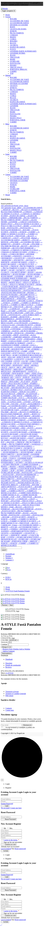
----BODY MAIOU (23, 416)
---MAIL (26, 365)
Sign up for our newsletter (12, 842)
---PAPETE (25, 378)
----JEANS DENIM (17, 274)
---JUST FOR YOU (32, 353)
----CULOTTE (25, 456)
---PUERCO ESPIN (32, 386)
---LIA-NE (24, 361)
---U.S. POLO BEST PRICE (16, 400)
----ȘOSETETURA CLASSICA (18, 447)
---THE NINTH (16, 396)
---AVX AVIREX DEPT (30, 315)
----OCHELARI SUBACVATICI (27, 537)
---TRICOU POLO (27, 501)
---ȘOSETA (38, 301)
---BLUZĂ (15, 210)
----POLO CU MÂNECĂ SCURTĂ (26, 224)
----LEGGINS (38, 473)
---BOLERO (35, 416)
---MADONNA (16, 365)
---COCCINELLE (24, 327)
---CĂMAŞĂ (27, 212)
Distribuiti (9, 659)
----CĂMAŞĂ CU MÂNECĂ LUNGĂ (23, 250)
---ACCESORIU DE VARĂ (29, 242)
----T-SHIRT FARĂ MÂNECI (28, 493)
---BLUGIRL (12, 321)
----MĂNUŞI (5, 210)
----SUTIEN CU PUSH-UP (33, 462)
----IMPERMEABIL (14, 218)
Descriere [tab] (8, 663)
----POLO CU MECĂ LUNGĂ (21, 225)
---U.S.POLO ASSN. (14, 402)
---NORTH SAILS (20, 375)
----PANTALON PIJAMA (28, 481)
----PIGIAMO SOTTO (26, 295)
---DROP (15, 335)
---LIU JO (15, 363)
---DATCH (15, 331)
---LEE (36, 359)
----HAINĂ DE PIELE (18, 440)
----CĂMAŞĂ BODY (34, 420)
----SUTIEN (18, 462)
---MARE (25, 226)
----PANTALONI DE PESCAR (20, 476)
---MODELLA (29, 369)
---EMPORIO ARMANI (21, 337)
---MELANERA (27, 367)
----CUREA (12, 426)
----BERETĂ (25, 240)
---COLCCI (36, 327)
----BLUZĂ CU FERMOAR (29, 210)
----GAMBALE (37, 456)
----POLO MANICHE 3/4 (10, 505)
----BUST (16, 460)
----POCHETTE (18, 260)
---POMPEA (33, 384)
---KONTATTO (35, 357)
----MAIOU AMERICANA (26, 466)
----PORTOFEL (20, 299)
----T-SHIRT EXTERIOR (19, 280)
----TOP (39, 466)
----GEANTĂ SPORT (33, 258)
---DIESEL (39, 333)
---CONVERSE (15, 329)
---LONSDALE (25, 363)
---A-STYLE (31, 311)
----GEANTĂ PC (18, 258)
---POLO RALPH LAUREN (17, 384)
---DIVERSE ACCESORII (18, 427)
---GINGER (24, 345)
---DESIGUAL (18, 333)
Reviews (8, 667)
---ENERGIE (35, 337)
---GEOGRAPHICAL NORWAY (13, 343)
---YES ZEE (13, 404)
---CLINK (14, 327)
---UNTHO (26, 402)
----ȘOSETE (22, 232)
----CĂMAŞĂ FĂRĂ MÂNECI (27, 424)
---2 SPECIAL (21, 311)
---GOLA (32, 345)
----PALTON (9, 442)
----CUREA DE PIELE (16, 254)
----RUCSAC (29, 260)
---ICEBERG (35, 349)
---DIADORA (29, 333)
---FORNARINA (29, 339)
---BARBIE (13, 317)
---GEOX (29, 343)
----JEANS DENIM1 (32, 274)
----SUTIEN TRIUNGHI (10, 464)
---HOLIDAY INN (17, 349)
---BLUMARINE (24, 321)
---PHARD (19, 380)
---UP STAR (35, 402)
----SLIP (36, 276)
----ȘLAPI (10, 270)
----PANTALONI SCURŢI (31, 291)
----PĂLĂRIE (14, 242)
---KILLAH (10, 357)
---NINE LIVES (36, 373)
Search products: (7, 204)
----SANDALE (35, 444)
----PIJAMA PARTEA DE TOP (27, 483)
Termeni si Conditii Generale (15, 694)
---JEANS (25, 220)
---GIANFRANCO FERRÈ (18, 344)
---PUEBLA (20, 386)
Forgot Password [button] (7, 804)
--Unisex (14, 525)
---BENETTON (23, 317)
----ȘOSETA (5, 303)
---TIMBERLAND (30, 396)
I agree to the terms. (11, 840)
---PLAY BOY (24, 382)
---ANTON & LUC (14, 315)
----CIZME (39, 266)
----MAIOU (12, 466)
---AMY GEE (29, 313)
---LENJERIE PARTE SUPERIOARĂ (21, 277)
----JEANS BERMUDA (9, 452)
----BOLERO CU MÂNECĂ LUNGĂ (22, 417)
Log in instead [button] (6, 849)
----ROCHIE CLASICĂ (25, 301)
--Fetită (11, 507)
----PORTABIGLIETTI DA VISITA (22, 531)
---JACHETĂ (20, 270)
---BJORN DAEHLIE (23, 319)
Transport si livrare (12, 692)
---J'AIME (23, 351)
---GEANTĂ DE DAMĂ (18, 432)
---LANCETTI (18, 359)
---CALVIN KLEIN (20, 323)
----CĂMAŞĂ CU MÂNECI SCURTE (21, 251)
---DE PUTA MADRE (27, 331)
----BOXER (28, 276)
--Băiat (18, 208)
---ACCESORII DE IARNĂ (32, 208)
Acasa (14, 208)
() (9, 558)
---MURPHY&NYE (18, 371)
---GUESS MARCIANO (22, 347)
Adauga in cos (6, 647)
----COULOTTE (14, 456)
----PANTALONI (24, 228)
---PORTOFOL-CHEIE (16, 297)
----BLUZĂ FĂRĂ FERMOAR (22, 211)
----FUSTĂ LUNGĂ (20, 430)
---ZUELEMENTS (33, 404)
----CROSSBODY (34, 432)
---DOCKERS (6, 335)
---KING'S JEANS (22, 357)
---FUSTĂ (30, 428)
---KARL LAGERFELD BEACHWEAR (26, 355)
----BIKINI (12, 469)
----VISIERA (13, 529)
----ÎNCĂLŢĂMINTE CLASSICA (13, 268)
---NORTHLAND (34, 375)
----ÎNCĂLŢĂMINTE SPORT (21, 219)
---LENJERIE (12, 222)
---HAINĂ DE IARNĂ (16, 216)
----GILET (15, 238)
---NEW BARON (16, 373)
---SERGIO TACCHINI (26, 392)
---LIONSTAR (6, 363)
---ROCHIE (25, 230)
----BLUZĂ (29, 236)
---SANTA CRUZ (29, 390)
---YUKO (22, 404)
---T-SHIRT (31, 232)
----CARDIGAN (14, 309)
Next (11, 605)
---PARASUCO (36, 378)
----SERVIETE (14, 535)
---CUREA (31, 252)
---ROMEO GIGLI (16, 390)
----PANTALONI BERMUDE (25, 475)
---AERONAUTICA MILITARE (19, 312)
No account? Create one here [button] (11, 808)
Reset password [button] (20, 849)
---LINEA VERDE (35, 361)
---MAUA (11, 367)
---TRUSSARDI (31, 398)
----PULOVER (24, 238)
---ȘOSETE (13, 232)
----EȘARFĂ (15, 244)
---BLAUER (35, 319)
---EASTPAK (24, 335)
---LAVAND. (29, 359)
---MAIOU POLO (14, 282)
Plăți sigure (9, 696)
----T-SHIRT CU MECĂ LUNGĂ (21, 305)
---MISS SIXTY (18, 369)
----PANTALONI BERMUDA (17, 229)
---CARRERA (33, 323)
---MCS (18, 367)
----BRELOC (30, 297)
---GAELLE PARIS (14, 341)
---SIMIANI (19, 394)
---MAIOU (33, 280)
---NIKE (27, 373)
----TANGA (11, 458)
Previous (5, 605)
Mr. (5, 828)
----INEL (22, 428)
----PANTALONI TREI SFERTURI (22, 292)
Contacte (8, 708)
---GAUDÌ (39, 341)
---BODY (25, 414)
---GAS (32, 341)
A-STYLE (9, 673)
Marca (3, 673)
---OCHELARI (29, 471)
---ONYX (17, 378)
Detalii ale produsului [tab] (13, 665)
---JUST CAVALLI (18, 353)
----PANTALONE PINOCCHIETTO (17, 288)
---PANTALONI (12, 228)
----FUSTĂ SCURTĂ (24, 487)
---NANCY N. (32, 371)
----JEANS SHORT (22, 454)
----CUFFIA (10, 537)
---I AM (27, 349)
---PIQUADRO (13, 382)
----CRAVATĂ (16, 256)
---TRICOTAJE (19, 236)
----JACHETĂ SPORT (17, 272)
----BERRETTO (33, 406)
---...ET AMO (11, 311)
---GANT (25, 341)
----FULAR (34, 240)
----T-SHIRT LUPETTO (15, 491)
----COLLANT (22, 489)
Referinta (4, 634)
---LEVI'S (16, 361)
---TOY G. (21, 398)
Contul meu (9, 710)
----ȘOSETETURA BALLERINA (19, 446)
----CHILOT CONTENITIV (28, 222)
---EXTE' (19, 339)
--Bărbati (33, 238)
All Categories (6, 208)
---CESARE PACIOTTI (24, 325)
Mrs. (11, 828)
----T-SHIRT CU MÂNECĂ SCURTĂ (20, 233)
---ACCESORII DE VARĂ (27, 527)
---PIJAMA (30, 293)
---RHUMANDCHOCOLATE (21, 388)
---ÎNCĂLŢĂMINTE (30, 218)
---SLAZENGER (31, 394)
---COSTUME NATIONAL (31, 329)
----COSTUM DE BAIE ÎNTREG (29, 469)
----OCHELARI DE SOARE (19, 472)
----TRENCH (13, 266)
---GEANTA (26, 256)
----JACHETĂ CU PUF (25, 264)
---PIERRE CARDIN (31, 380)
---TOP (11, 497)
